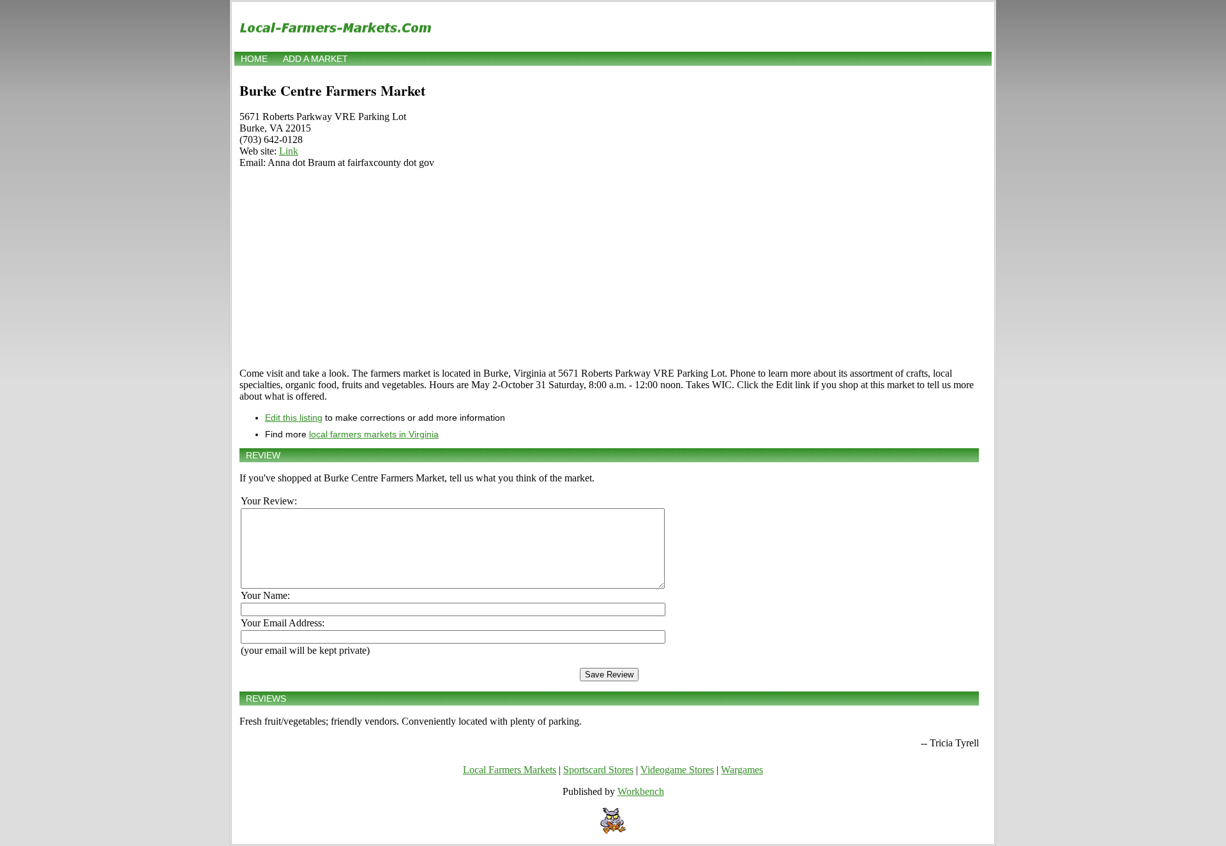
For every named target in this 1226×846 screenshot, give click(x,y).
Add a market (315, 59)
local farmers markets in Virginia (374, 434)
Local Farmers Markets (509, 769)
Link (288, 151)
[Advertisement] (609, 268)
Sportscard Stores (598, 769)
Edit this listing (293, 417)
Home (254, 59)
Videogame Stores (677, 769)
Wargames (742, 769)
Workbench (640, 791)
